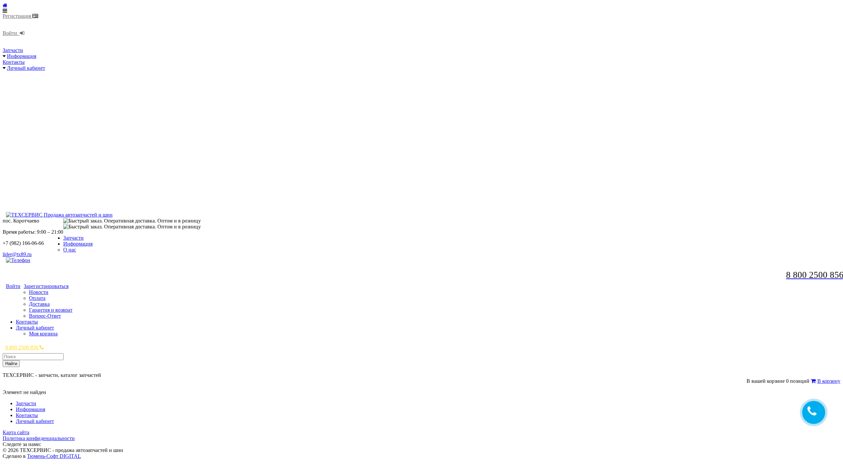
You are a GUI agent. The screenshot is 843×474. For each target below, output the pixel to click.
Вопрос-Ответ (45, 316)
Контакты (14, 62)
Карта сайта (16, 432)
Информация (21, 56)
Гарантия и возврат (50, 310)
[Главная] (5, 5)
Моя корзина (43, 333)
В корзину (828, 381)
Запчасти (13, 50)
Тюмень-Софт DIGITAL (54, 456)
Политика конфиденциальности (39, 438)
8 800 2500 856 (22, 347)
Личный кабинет (26, 68)
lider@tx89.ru (17, 254)
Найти (11, 363)
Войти (11, 33)
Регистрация (17, 16)
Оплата (37, 298)
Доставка (39, 304)
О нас (69, 249)
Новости (38, 292)
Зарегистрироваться (46, 286)
